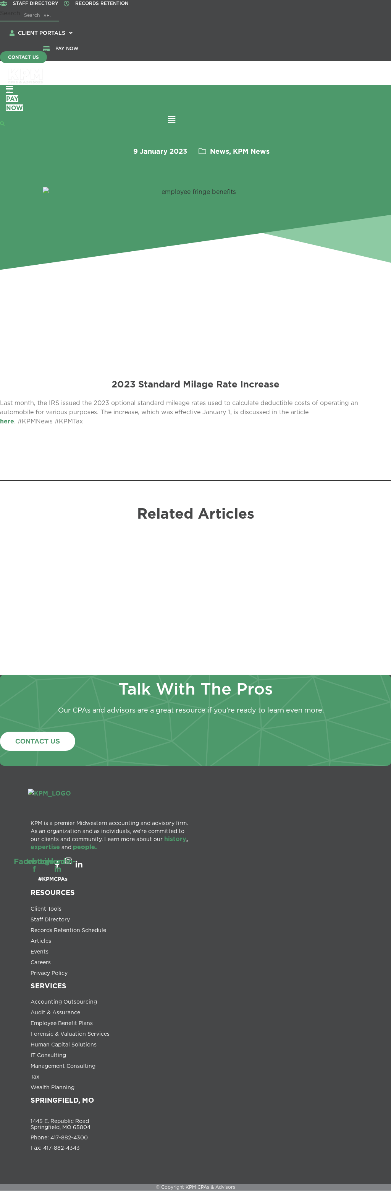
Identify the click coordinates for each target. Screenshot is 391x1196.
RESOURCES (53, 892)
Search (10, 13)
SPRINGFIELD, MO (62, 1100)
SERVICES (48, 985)
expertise (45, 846)
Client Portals (41, 33)
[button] (45, 32)
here (7, 421)
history (175, 838)
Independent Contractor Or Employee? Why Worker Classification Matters (311, 620)
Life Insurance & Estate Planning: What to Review (198, 630)
